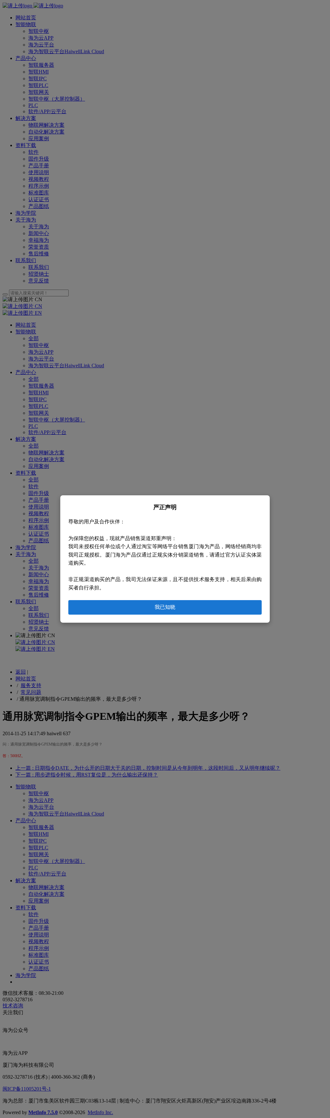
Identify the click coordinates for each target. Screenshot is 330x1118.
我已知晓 (165, 607)
